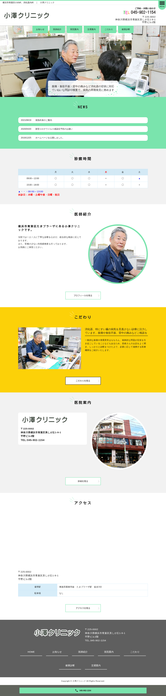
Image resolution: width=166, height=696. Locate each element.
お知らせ (40, 29)
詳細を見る (83, 481)
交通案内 (91, 29)
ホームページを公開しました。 (49, 138)
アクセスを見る (83, 608)
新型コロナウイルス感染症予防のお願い (54, 129)
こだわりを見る (83, 381)
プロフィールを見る (83, 295)
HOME (31, 652)
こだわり (109, 29)
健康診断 (126, 29)
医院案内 (74, 29)
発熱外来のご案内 (43, 120)
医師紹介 (57, 29)
